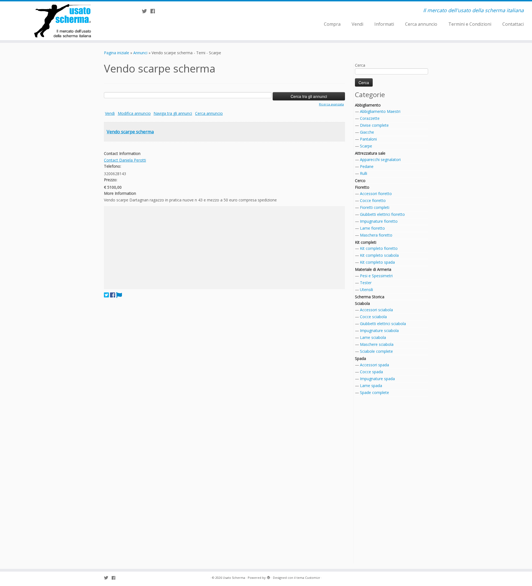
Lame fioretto (372, 228)
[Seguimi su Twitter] (146, 11)
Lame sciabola (373, 337)
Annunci (140, 52)
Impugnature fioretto (379, 221)
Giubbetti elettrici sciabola (383, 323)
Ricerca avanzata (331, 104)
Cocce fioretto (373, 200)
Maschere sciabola (376, 344)
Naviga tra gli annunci (173, 113)
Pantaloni (368, 139)
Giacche (367, 132)
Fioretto (362, 187)
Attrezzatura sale (370, 153)
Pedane (367, 166)
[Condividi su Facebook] (112, 295)
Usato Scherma (234, 577)
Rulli (363, 173)
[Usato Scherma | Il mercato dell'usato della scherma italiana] (61, 20)
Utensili (366, 289)
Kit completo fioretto (379, 248)
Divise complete (374, 125)
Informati (384, 24)
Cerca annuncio (421, 24)
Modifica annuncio (134, 113)
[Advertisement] (224, 247)
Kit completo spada (377, 262)
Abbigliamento (368, 105)
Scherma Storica (369, 296)
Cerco (360, 180)
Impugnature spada (377, 378)
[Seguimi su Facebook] (154, 11)
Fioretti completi (374, 207)
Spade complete (374, 392)
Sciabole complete (376, 351)
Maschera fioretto (376, 235)
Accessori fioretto (376, 193)
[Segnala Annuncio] (119, 295)
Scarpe (366, 146)
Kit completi (365, 242)
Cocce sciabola (373, 316)
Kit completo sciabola (379, 255)
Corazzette (370, 118)
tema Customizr (308, 577)
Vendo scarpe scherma (130, 132)
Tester (366, 282)
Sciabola (362, 303)
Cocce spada (371, 371)
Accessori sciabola (376, 309)
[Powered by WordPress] (268, 577)
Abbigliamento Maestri (380, 111)
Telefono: (112, 166)
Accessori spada (374, 364)
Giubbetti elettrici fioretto (382, 214)
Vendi (357, 24)
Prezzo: (110, 179)
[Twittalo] (106, 295)
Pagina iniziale (116, 52)
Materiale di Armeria (373, 269)
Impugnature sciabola (379, 330)
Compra (332, 24)
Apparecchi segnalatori (380, 159)
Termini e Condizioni (469, 24)
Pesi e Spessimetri (376, 275)
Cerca (360, 65)
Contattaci (513, 24)
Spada (360, 358)
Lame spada (371, 385)
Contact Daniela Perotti (125, 160)
